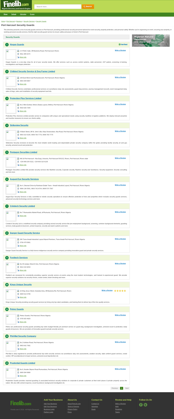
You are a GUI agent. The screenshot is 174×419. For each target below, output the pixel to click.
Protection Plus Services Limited (25, 98)
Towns (117, 412)
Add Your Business (50, 404)
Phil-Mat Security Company (23, 336)
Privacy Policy (72, 409)
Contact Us (95, 404)
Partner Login (48, 412)
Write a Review (120, 50)
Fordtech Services (19, 258)
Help (117, 406)
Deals (93, 409)
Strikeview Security (19, 125)
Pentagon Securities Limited (23, 152)
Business (19, 21)
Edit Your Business (50, 406)
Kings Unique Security (21, 284)
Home (6, 14)
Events (32, 14)
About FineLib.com (74, 404)
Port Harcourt (10, 21)
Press (70, 412)
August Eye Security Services (24, 179)
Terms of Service (73, 406)
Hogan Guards (17, 44)
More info (23, 57)
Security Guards (41, 21)
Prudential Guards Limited (22, 363)
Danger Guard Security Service (25, 233)
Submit (13, 14)
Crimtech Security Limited (22, 206)
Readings (118, 409)
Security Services (29, 21)
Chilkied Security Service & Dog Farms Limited (32, 71)
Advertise (23, 14)
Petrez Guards (17, 309)
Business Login (49, 409)
